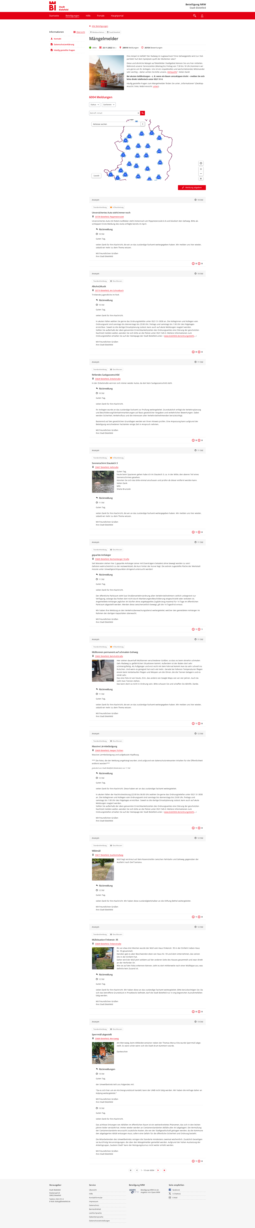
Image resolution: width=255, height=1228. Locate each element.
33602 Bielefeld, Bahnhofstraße (109, 656)
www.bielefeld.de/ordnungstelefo (179, 336)
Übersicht (80, 32)
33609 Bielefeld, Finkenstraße (108, 944)
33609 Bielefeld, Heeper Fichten (109, 750)
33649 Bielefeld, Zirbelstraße (108, 379)
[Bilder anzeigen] (103, 482)
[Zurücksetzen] (138, 113)
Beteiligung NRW (196, 4)
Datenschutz (94, 1205)
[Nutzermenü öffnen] (202, 15)
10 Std (200, 200)
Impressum (93, 1201)
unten (155, 86)
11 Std (200, 362)
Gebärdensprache (96, 1217)
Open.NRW (155, 1192)
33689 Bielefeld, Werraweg (107, 1038)
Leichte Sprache (95, 1213)
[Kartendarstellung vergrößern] (201, 169)
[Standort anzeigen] (201, 163)
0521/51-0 (60, 1199)
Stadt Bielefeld (55, 1190)
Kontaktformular (95, 1197)
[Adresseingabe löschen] (142, 124)
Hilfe (91, 1194)
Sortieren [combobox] (107, 104)
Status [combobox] (93, 104)
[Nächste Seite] (158, 1170)
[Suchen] (142, 113)
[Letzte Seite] (164, 1170)
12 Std (200, 733)
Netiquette (172, 72)
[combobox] (116, 124)
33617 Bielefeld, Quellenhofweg (109, 855)
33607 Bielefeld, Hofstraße (106, 467)
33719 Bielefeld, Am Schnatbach (109, 290)
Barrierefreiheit (95, 1209)
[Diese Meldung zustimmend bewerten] (193, 263)
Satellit (96, 175)
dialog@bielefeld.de (62, 1201)
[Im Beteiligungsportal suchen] (194, 15)
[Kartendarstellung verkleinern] (201, 173)
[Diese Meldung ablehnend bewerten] (199, 263)
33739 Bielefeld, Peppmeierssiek (109, 216)
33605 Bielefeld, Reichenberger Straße (112, 559)
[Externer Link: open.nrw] (134, 1191)
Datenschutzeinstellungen (99, 1220)
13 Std (200, 1021)
